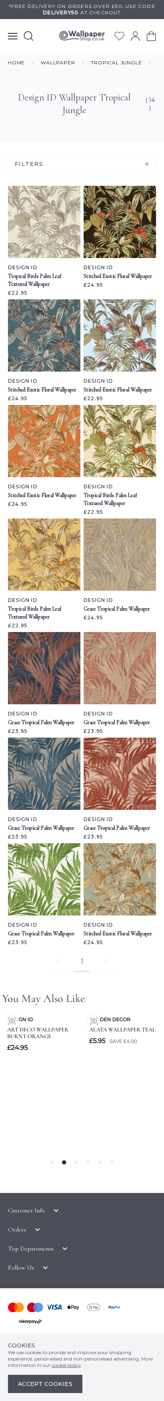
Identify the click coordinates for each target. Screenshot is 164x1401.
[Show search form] (28, 36)
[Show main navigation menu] (13, 36)
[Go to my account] (135, 36)
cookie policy (66, 1365)
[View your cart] (151, 36)
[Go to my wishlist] (119, 36)
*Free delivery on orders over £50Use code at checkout (82, 9)
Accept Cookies (45, 1384)
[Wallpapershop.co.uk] (81, 36)
